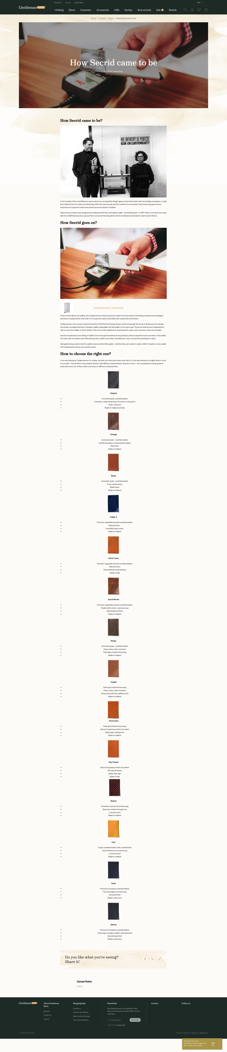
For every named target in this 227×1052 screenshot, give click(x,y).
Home (93, 18)
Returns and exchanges (81, 1016)
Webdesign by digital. (199, 1033)
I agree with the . (116, 1025)
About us (47, 1011)
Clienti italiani (79, 3)
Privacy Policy (121, 1025)
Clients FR (57, 3)
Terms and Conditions (81, 1020)
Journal (67, 3)
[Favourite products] (199, 10)
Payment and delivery (80, 1012)
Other (111, 18)
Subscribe (135, 1020)
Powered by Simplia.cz (183, 1033)
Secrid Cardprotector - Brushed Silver (109, 308)
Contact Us (47, 1015)
